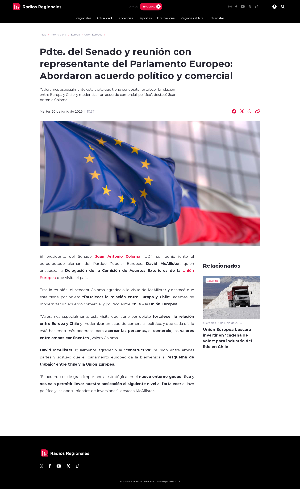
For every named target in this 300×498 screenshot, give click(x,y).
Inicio (43, 34)
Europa (75, 34)
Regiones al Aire (192, 18)
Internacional (166, 18)
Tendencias (125, 18)
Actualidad (104, 18)
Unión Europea (93, 34)
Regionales (83, 18)
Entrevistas (216, 18)
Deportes (145, 18)
